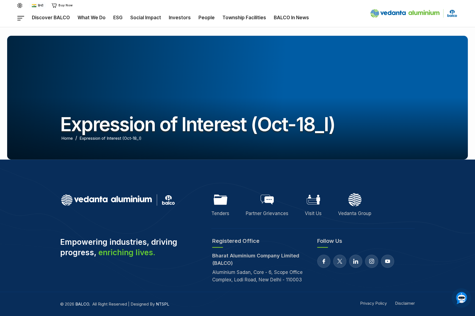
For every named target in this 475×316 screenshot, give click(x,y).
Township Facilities (244, 17)
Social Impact (145, 17)
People (206, 17)
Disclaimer (405, 303)
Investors (180, 17)
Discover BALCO (51, 17)
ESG (118, 17)
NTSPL (162, 304)
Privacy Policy (373, 303)
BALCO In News (291, 17)
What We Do (92, 17)
